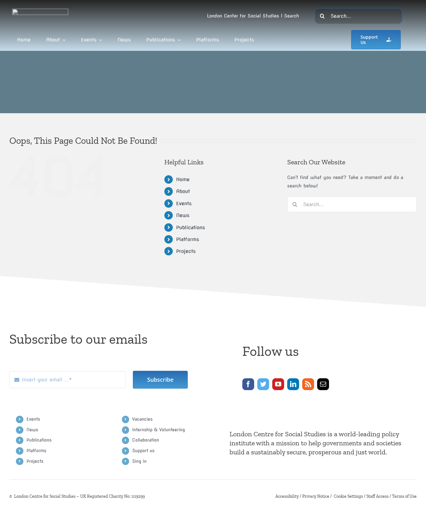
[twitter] (263, 384)
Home (183, 179)
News (182, 215)
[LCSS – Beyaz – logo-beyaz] (40, 11)
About (183, 191)
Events (183, 203)
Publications (190, 227)
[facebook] (248, 384)
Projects (186, 251)
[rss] (308, 384)
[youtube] (278, 384)
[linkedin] (293, 384)
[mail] (323, 384)
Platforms (187, 239)
